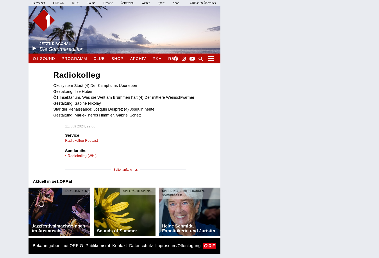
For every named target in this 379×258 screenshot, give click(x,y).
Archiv (138, 58)
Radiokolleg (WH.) (82, 156)
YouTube (192, 59)
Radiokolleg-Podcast (81, 140)
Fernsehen (38, 3)
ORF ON (58, 3)
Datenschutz (141, 245)
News (175, 3)
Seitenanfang (122, 169)
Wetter (145, 3)
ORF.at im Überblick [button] (203, 3)
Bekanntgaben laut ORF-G (58, 245)
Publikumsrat (98, 245)
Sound (91, 3)
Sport (161, 3)
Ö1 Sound (44, 58)
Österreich (127, 3)
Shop (117, 58)
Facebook (175, 58)
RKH (157, 58)
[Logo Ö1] (44, 20)
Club (99, 58)
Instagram (184, 59)
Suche (200, 59)
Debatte (108, 3)
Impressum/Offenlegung (178, 245)
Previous (32, 210)
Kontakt (119, 245)
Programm (74, 58)
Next (216, 210)
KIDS (75, 3)
